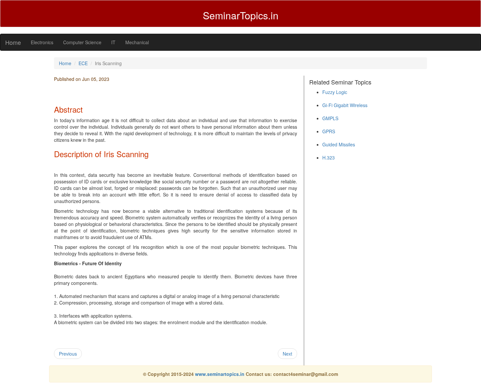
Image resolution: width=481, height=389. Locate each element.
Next (287, 353)
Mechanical (137, 42)
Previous (68, 353)
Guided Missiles (338, 144)
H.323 (328, 157)
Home (13, 42)
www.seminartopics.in (220, 374)
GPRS (328, 131)
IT (113, 42)
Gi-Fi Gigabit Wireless (344, 105)
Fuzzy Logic (334, 92)
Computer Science (82, 42)
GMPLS (330, 118)
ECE (83, 63)
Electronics (42, 42)
